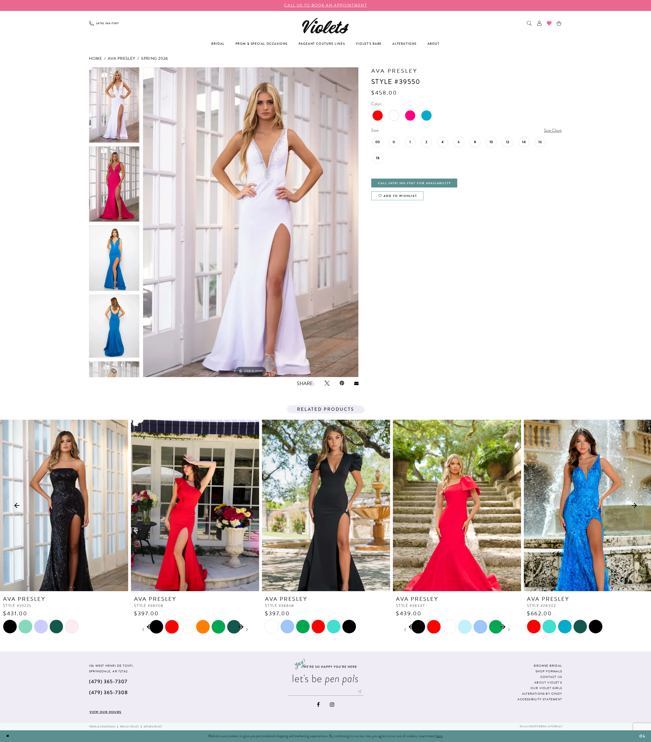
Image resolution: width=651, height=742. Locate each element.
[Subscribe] (360, 692)
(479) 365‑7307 (108, 681)
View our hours (106, 712)
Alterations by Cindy (542, 693)
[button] (539, 23)
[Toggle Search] (530, 23)
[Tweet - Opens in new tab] (327, 383)
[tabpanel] (114, 106)
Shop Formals (549, 671)
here (439, 736)
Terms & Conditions (102, 727)
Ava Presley (121, 58)
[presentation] (64, 505)
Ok (642, 736)
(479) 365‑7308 (108, 692)
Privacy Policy (129, 727)
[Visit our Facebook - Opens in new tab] (318, 705)
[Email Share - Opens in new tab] (356, 383)
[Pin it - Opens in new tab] (342, 383)
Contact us (551, 677)
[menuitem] (104, 23)
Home (95, 58)
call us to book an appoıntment (325, 5)
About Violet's (548, 682)
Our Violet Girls (546, 688)
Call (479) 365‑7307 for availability (414, 183)
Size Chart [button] (553, 130)
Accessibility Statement (539, 699)
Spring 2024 (154, 58)
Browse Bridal (548, 665)
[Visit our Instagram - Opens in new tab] (332, 705)
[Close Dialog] (8, 736)
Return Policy (153, 727)
